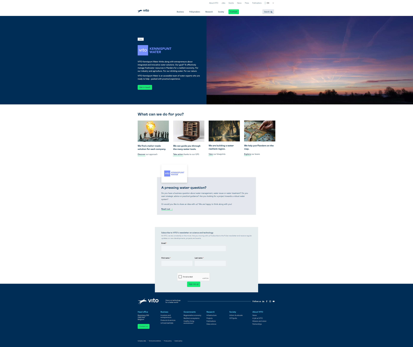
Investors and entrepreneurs (166, 316)
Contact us (143, 326)
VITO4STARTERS (167, 323)
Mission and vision (259, 321)
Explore (247, 154)
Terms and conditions (155, 341)
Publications (257, 3)
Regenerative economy (192, 315)
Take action (178, 154)
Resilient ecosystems (191, 318)
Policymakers (194, 12)
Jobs (223, 3)
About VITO (213, 3)
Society (221, 12)
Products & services (168, 320)
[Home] (143, 11)
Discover (141, 154)
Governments (190, 312)
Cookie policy (178, 341)
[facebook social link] (266, 301)
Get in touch (144, 87)
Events (231, 3)
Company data (142, 341)
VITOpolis (233, 318)
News (239, 3)
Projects (209, 318)
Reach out (165, 209)
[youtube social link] (273, 301)
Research (209, 12)
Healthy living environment (189, 322)
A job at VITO (257, 318)
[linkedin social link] (263, 301)
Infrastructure (211, 315)
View (211, 154)
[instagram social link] (270, 301)
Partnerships (257, 324)
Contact (233, 11)
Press (247, 3)
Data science (211, 324)
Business (180, 12)
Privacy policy (168, 341)
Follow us (257, 301)
